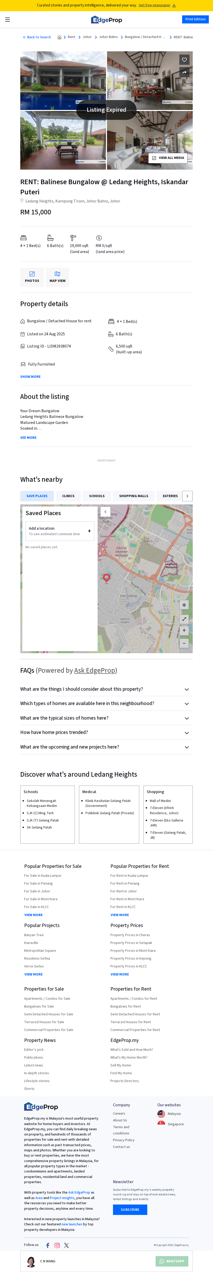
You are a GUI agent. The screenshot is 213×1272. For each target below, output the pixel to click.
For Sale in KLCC (36, 907)
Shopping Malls (133, 496)
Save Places (37, 496)
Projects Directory (124, 1081)
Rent (71, 37)
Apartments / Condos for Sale (47, 998)
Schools (97, 496)
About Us (120, 1120)
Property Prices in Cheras (130, 935)
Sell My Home (120, 1065)
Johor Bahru (108, 37)
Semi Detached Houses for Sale (48, 1014)
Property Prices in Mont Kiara (133, 950)
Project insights (61, 1198)
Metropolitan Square (40, 950)
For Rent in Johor (123, 891)
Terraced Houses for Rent (130, 1022)
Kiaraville (31, 943)
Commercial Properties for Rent (135, 1030)
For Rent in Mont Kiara (127, 899)
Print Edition (195, 19)
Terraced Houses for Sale (44, 1022)
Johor (87, 37)
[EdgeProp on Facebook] (47, 1245)
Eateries (170, 496)
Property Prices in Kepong (130, 958)
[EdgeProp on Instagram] (57, 1245)
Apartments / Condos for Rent (133, 998)
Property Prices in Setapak (131, 943)
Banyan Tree (34, 935)
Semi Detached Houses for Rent (135, 1014)
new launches (72, 1224)
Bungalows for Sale (39, 1006)
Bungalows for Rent (125, 1006)
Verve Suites (34, 966)
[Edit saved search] (184, 72)
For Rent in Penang (124, 883)
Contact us (121, 1147)
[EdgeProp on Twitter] (66, 1245)
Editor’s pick (34, 1049)
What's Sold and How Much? (131, 1049)
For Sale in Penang (38, 883)
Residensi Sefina (37, 958)
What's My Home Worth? (129, 1057)
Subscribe (130, 1209)
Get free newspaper (154, 5)
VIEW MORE (33, 915)
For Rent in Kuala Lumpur (129, 875)
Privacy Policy (124, 1140)
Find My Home (121, 1073)
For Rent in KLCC (123, 907)
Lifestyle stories (37, 1081)
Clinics (68, 496)
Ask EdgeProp (94, 670)
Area (39, 1198)
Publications (33, 1057)
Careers (119, 1113)
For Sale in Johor (37, 891)
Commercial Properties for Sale (48, 1030)
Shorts (29, 1088)
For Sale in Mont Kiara (40, 899)
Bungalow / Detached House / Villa (146, 37)
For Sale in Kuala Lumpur (43, 875)
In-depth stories (36, 1073)
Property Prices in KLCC (128, 966)
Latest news (33, 1065)
